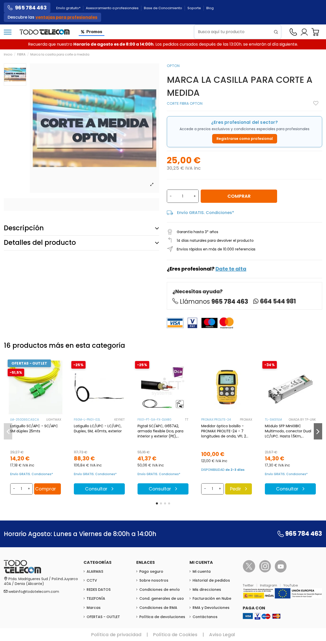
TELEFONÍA (96, 598)
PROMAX (246, 419)
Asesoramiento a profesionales (112, 8)
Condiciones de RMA (158, 607)
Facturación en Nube (212, 598)
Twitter (248, 585)
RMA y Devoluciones (211, 607)
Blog (210, 8)
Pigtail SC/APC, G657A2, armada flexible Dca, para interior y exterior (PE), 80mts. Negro (160, 431)
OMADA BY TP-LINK (302, 419)
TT (186, 419)
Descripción (24, 228)
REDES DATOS (99, 589)
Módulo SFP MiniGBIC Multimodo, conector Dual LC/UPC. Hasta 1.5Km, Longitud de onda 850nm (288, 431)
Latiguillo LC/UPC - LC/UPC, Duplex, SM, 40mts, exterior (98, 428)
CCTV (92, 580)
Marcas (94, 607)
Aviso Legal (222, 634)
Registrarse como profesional (244, 138)
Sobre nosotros (153, 580)
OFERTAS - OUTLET (103, 616)
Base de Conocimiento (163, 8)
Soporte (194, 8)
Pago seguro (151, 571)
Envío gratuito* (68, 8)
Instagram (269, 585)
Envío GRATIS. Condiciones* (205, 213)
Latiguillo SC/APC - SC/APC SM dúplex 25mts (34, 428)
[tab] (81, 228)
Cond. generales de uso (161, 598)
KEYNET (119, 419)
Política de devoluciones (162, 616)
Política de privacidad (116, 634)
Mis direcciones (207, 589)
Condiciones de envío (159, 589)
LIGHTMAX (53, 419)
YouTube (290, 585)
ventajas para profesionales (66, 17)
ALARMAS (95, 571)
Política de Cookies (175, 634)
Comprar (239, 196)
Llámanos (214, 301)
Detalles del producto (40, 242)
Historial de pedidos (211, 580)
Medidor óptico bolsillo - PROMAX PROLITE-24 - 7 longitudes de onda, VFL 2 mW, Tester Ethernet (223, 431)
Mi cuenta (202, 571)
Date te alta (230, 268)
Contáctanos (205, 616)
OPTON (173, 65)
